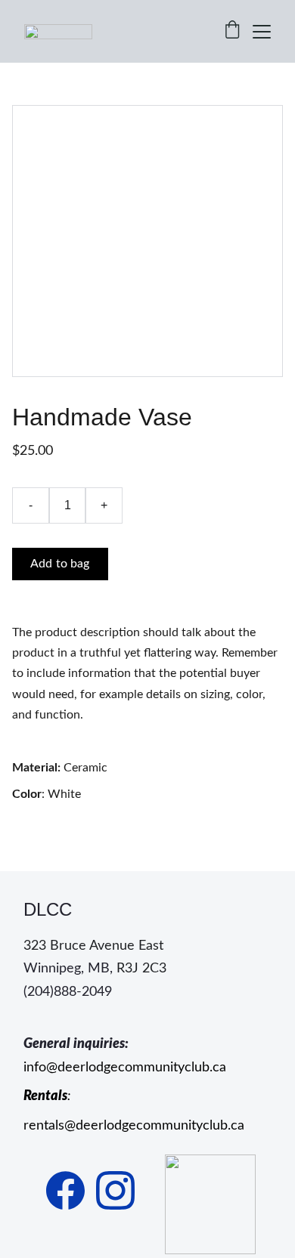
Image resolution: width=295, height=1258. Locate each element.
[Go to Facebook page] (65, 1190)
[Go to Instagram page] (115, 1190)
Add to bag (60, 564)
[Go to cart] (232, 31)
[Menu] (262, 32)
